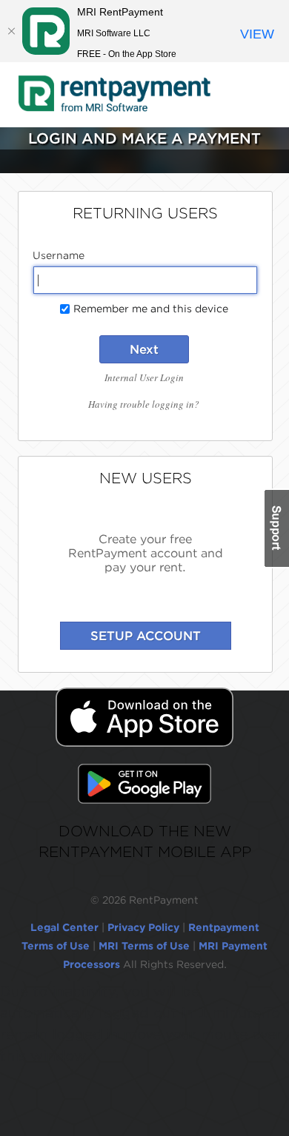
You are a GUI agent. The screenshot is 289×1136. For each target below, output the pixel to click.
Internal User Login (144, 377)
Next (144, 349)
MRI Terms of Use (144, 946)
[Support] (276, 528)
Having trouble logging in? (143, 404)
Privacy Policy (143, 927)
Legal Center (64, 927)
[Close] (11, 31)
